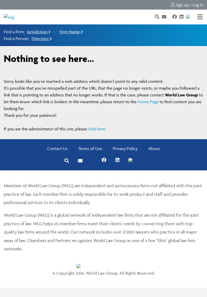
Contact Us (57, 148)
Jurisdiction (37, 31)
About (154, 148)
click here (96, 128)
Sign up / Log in (189, 4)
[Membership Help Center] (193, 16)
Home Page (148, 101)
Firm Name (70, 31)
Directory (41, 38)
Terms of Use (90, 148)
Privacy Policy (125, 148)
